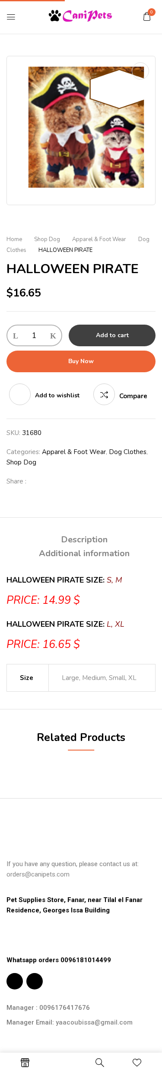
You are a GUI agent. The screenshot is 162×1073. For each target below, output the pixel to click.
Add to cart (112, 335)
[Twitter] (51, 481)
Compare (133, 396)
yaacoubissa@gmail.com (94, 1022)
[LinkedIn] (65, 481)
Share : (16, 481)
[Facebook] (37, 481)
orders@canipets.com (38, 874)
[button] (147, 16)
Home (14, 239)
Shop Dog (47, 239)
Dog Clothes (127, 452)
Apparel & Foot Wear (99, 239)
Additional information (84, 553)
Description (84, 539)
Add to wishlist (57, 395)
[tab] (84, 540)
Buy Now (81, 361)
